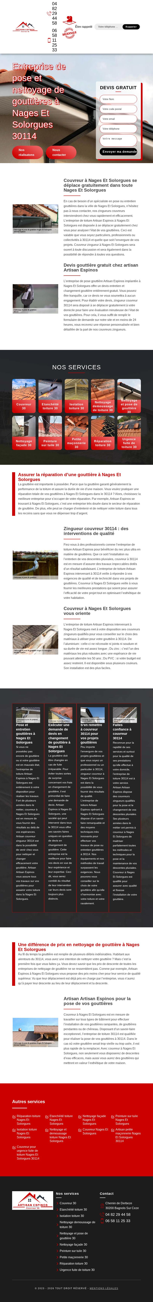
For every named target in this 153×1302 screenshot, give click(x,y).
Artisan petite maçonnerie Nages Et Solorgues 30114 (128, 1135)
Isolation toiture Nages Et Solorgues (27, 1133)
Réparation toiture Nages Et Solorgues (28, 1119)
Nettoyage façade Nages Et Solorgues (94, 1119)
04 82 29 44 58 (54, 13)
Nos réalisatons (26, 152)
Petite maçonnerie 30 (74, 1257)
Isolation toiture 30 (72, 1215)
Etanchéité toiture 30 (73, 1209)
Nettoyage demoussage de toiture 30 (77, 1225)
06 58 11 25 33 (54, 40)
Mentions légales (104, 1288)
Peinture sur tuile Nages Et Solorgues (126, 1119)
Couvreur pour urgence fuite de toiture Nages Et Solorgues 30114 (28, 1152)
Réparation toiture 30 (74, 1263)
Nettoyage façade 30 (73, 1244)
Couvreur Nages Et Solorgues (95, 1131)
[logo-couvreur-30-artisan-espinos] (25, 27)
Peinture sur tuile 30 (73, 1250)
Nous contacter (59, 152)
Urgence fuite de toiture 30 (77, 1269)
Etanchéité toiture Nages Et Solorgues (61, 1119)
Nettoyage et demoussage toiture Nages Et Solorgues (60, 1135)
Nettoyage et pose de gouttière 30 (74, 1236)
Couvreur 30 (68, 1203)
